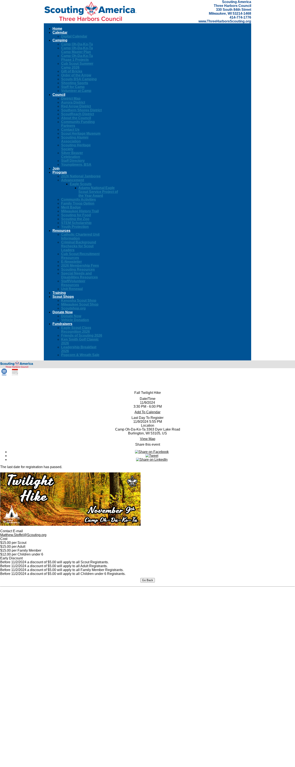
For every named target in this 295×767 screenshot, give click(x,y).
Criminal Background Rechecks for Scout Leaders (78, 246)
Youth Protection (75, 227)
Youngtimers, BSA (76, 164)
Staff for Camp (73, 87)
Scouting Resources (78, 269)
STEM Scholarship (76, 223)
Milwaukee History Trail (80, 211)
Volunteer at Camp (76, 91)
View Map (147, 439)
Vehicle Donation (75, 320)
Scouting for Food (76, 215)
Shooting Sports (74, 83)
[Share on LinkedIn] (152, 459)
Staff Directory (73, 161)
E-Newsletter (71, 262)
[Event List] (15, 374)
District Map (71, 98)
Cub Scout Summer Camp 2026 (77, 65)
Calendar (59, 32)
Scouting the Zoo (75, 219)
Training (59, 293)
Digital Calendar (74, 36)
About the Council (76, 118)
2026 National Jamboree (81, 176)
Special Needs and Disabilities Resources (79, 275)
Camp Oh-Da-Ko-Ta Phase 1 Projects (77, 58)
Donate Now (71, 316)
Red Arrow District (76, 106)
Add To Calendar (147, 412)
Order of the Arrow (76, 75)
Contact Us (70, 129)
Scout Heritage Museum (80, 133)
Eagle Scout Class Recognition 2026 (76, 329)
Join (56, 168)
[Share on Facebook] (152, 452)
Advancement (72, 180)
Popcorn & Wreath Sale (80, 355)
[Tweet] (152, 456)
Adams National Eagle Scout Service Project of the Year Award (98, 191)
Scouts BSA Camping (79, 79)
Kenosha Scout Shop (78, 300)
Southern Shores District (81, 110)
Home (57, 28)
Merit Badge (71, 207)
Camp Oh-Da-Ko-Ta (77, 44)
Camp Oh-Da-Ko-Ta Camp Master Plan (77, 50)
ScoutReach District (77, 114)
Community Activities (78, 199)
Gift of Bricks (71, 71)
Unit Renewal (72, 289)
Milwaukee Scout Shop (79, 304)
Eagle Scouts (81, 184)
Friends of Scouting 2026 (81, 335)
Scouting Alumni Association (74, 139)
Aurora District (73, 102)
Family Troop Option (77, 203)
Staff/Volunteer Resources (73, 283)
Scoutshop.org (73, 308)
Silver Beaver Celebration (72, 155)
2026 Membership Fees (80, 265)
